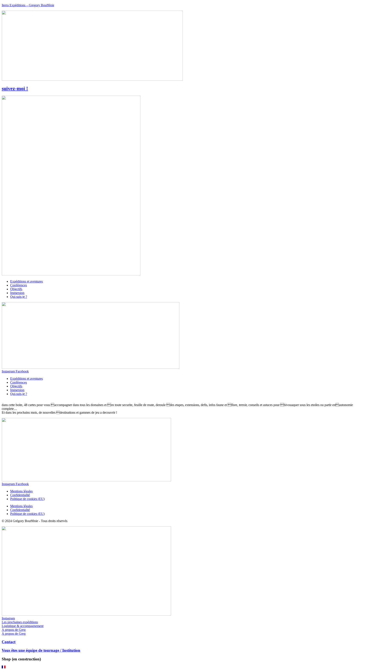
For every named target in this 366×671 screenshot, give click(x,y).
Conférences (18, 285)
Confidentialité (20, 495)
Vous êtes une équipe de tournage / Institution (41, 650)
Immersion (17, 293)
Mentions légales (21, 491)
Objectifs (16, 289)
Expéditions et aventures (26, 281)
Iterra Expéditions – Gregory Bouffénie (28, 5)
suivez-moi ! (15, 88)
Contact (8, 642)
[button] (183, 667)
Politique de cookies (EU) (27, 499)
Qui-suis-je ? (18, 296)
